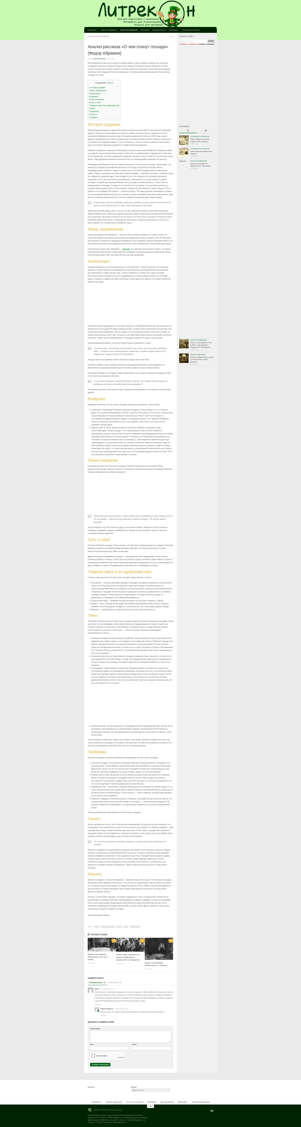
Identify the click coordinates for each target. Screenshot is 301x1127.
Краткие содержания (109, 30)
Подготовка (173, 30)
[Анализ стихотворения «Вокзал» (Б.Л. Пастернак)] (184, 248)
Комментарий (95, 1029)
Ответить (98, 1004)
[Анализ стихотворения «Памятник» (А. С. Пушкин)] (159, 949)
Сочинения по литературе (199, 136)
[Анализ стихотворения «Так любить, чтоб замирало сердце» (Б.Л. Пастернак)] (184, 343)
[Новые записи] (188, 130)
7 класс (96, 926)
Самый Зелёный (99, 59)
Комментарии (98, 982)
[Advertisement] (196, 81)
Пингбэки (116, 982)
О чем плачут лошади (107, 926)
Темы (92, 108)
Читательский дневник (191, 30)
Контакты (91, 1087)
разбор (126, 926)
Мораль (93, 117)
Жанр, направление (97, 90)
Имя (92, 1044)
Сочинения (92, 30)
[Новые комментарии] (205, 130)
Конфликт (93, 96)
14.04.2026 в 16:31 (122, 1009)
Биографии (145, 30)
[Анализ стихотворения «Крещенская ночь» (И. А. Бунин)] (102, 944)
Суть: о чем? (95, 102)
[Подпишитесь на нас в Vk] (211, 1111)
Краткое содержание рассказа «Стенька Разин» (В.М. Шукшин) (202, 359)
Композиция (94, 94)
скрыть (110, 83)
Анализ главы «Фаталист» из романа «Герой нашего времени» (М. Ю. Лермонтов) (128, 957)
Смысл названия (96, 99)
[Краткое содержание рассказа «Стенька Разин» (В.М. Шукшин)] (184, 358)
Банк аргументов (159, 30)
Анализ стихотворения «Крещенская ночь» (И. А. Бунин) (98, 957)
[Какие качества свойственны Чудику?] (184, 152)
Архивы (134, 1087)
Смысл (93, 114)
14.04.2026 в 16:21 (108, 989)
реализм (126, 249)
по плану (119, 926)
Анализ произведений (128, 30)
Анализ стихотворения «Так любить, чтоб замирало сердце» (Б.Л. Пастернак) (201, 345)
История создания (97, 88)
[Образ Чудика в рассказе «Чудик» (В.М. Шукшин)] (184, 140)
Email (134, 1044)
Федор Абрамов (135, 926)
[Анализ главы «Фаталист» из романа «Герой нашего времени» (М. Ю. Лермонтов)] (130, 945)
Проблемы (94, 111)
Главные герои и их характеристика (104, 105)
